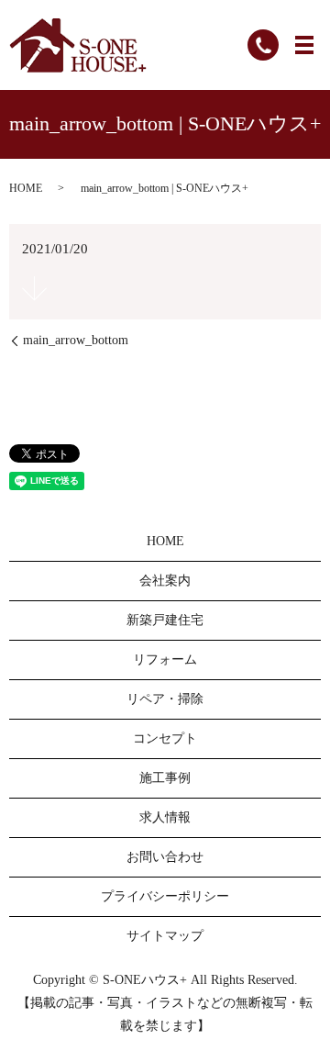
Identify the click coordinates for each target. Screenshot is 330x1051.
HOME (25, 188)
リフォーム (165, 659)
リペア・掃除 (165, 699)
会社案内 (165, 580)
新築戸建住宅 (165, 620)
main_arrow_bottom (75, 340)
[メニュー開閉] (304, 45)
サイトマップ (165, 936)
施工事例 (165, 778)
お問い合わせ (165, 857)
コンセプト (165, 738)
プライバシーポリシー (165, 896)
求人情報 (165, 817)
